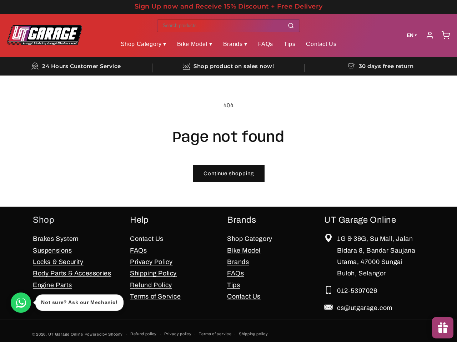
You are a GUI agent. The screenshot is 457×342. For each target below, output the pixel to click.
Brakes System (56, 238)
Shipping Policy (153, 273)
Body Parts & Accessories (72, 273)
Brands (238, 261)
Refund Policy (151, 285)
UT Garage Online (65, 334)
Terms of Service (155, 296)
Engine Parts (52, 285)
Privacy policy (178, 334)
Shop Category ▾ (143, 44)
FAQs (265, 44)
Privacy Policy (151, 261)
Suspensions (52, 250)
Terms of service (215, 334)
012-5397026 (357, 290)
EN (412, 35)
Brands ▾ (235, 44)
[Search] (291, 26)
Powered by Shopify (104, 334)
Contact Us (321, 44)
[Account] (430, 35)
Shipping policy (253, 334)
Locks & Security (58, 261)
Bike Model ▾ (194, 44)
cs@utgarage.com (364, 307)
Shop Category (249, 238)
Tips (289, 44)
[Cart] (445, 35)
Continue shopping (229, 173)
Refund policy (143, 334)
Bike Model (244, 250)
